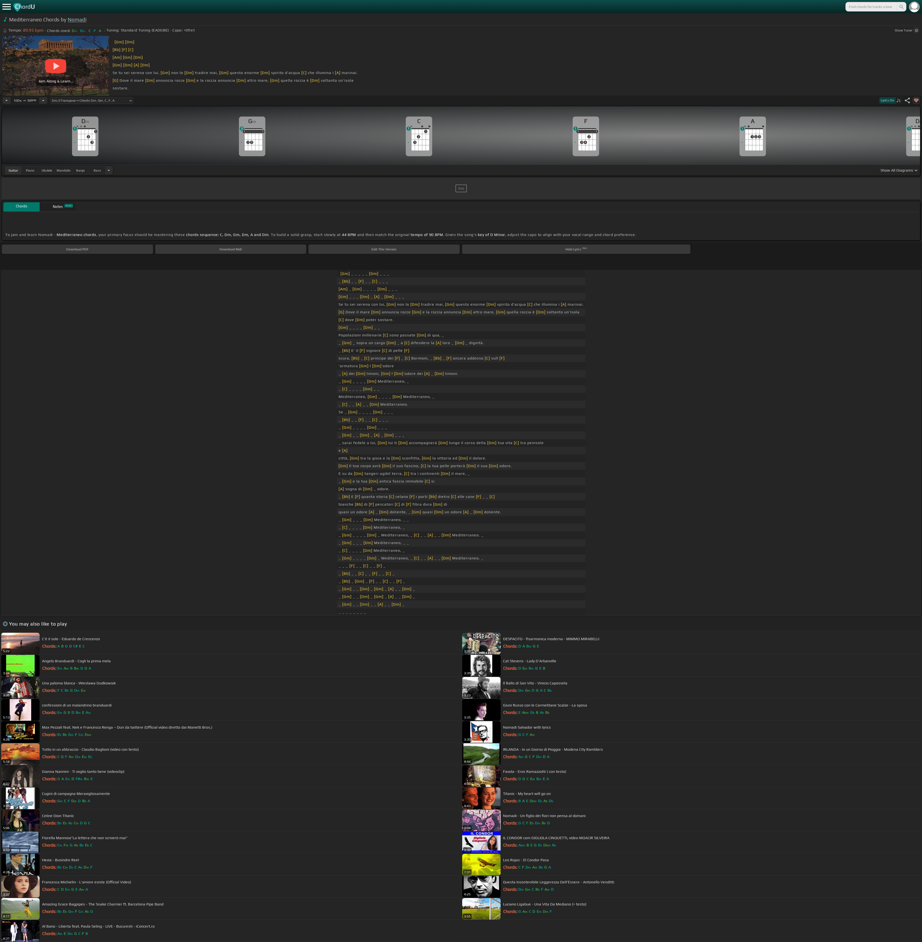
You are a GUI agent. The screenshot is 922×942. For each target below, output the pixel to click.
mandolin (64, 170)
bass (97, 170)
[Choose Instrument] (108, 170)
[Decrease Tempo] (6, 100)
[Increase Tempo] (43, 100)
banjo (80, 170)
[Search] (901, 7)
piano (30, 170)
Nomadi (77, 20)
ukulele (47, 170)
